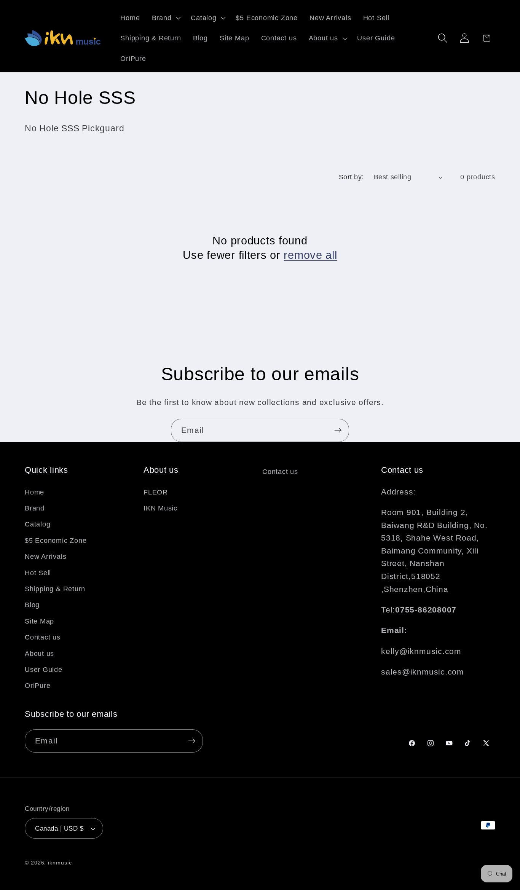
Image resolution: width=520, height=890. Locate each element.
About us (39, 653)
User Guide (43, 669)
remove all (310, 255)
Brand (35, 508)
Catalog (37, 524)
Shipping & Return (55, 589)
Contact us (43, 637)
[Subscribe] (338, 430)
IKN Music (160, 508)
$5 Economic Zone (55, 540)
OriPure (37, 685)
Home (34, 492)
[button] (165, 18)
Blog (32, 605)
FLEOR (156, 492)
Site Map (39, 621)
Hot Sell (38, 573)
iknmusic (60, 863)
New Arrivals (45, 556)
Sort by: (351, 177)
